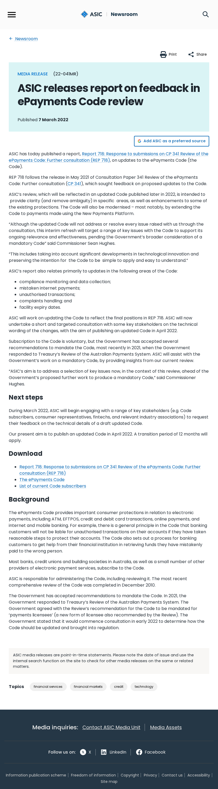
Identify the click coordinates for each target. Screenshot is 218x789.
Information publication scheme (36, 775)
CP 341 (74, 184)
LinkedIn (118, 752)
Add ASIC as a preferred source (175, 141)
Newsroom (26, 39)
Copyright (130, 775)
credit (118, 686)
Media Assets (166, 727)
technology (144, 686)
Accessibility (198, 775)
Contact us (172, 775)
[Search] (206, 14)
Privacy (150, 775)
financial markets (88, 686)
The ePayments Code (42, 480)
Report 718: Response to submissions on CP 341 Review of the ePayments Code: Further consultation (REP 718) (108, 157)
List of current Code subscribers (52, 486)
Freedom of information (93, 775)
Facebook (155, 752)
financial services (48, 686)
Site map (109, 781)
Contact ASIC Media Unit (111, 727)
